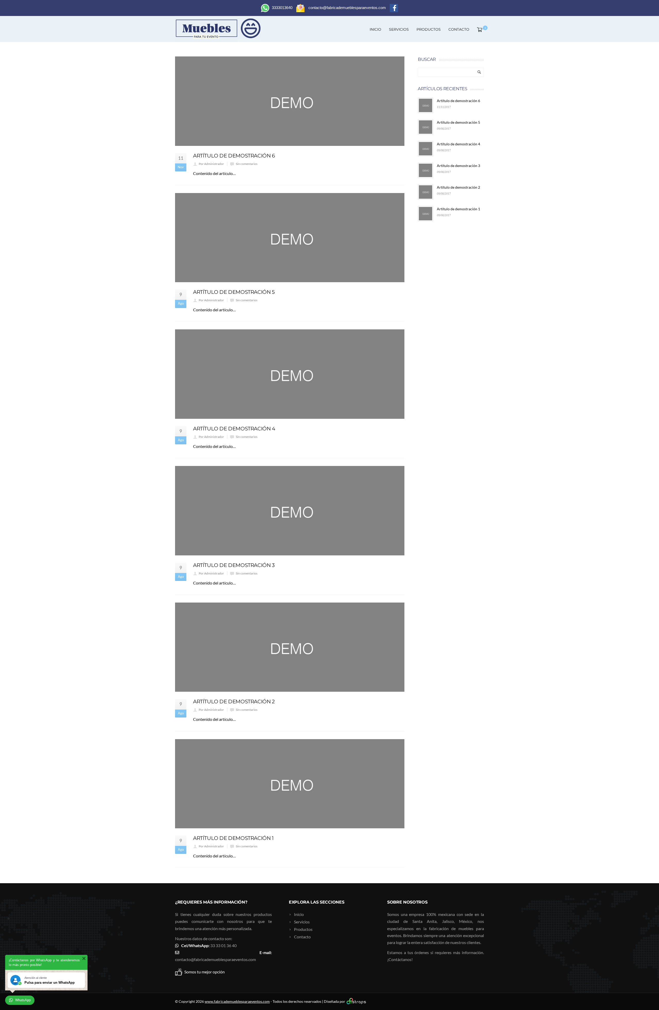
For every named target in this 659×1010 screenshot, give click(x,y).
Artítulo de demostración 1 (233, 838)
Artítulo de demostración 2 (234, 701)
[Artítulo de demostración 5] (289, 237)
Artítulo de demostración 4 (234, 428)
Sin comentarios (246, 164)
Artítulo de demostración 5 (234, 292)
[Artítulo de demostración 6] (289, 101)
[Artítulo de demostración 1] (289, 784)
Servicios (399, 29)
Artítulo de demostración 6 (234, 156)
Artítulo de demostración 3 (234, 565)
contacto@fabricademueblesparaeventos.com (215, 959)
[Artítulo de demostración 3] (289, 510)
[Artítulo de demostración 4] (289, 374)
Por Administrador (211, 164)
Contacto (458, 29)
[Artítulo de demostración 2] (289, 647)
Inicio (375, 29)
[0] (478, 29)
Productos (429, 29)
